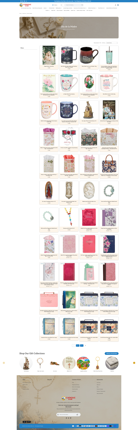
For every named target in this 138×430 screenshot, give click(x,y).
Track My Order (75, 389)
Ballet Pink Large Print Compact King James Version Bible (69, 246)
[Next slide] (134, 363)
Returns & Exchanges (76, 386)
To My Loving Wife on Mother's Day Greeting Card (69, 138)
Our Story (98, 382)
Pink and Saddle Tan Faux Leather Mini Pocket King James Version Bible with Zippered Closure (109, 273)
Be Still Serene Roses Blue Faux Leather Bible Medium (89, 328)
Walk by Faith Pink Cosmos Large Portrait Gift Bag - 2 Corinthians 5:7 (49, 138)
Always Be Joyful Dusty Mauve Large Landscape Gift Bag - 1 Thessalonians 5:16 (109, 138)
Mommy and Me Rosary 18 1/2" (69, 218)
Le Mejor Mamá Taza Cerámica (69, 84)
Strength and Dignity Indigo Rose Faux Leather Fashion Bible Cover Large (49, 301)
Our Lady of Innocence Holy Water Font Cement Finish (69, 192)
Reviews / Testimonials (101, 391)
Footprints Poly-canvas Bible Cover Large (49, 327)
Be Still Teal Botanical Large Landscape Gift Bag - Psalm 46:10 (89, 138)
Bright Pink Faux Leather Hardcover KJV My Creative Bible (89, 219)
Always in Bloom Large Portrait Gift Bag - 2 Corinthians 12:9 (49, 165)
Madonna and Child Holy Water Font (89, 191)
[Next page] (85, 345)
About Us (98, 384)
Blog (97, 386)
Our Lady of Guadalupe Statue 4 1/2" (49, 191)
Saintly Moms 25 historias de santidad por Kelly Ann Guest (109, 111)
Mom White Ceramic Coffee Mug (109, 84)
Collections (24, 13)
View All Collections (111, 353)
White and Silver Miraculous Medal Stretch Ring (49, 219)
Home (20, 13)
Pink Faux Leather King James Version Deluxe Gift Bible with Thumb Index (69, 273)
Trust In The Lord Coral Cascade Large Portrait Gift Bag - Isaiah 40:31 (69, 165)
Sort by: (103, 42)
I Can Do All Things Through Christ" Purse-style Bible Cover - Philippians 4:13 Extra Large (109, 165)
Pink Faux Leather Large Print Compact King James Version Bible (89, 246)
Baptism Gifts (25, 384)
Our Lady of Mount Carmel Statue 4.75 (89, 111)
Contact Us (74, 391)
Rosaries (24, 386)
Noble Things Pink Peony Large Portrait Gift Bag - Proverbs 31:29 (49, 246)
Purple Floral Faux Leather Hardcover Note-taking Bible (109, 219)
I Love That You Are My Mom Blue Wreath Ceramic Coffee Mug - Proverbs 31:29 (69, 111)
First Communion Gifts (27, 382)
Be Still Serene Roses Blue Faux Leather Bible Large (109, 328)
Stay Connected (100, 393)
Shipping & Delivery (75, 384)
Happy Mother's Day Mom (49, 56)
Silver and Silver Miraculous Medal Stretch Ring (109, 192)
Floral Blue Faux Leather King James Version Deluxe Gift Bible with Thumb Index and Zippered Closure (109, 246)
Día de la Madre (29, 13)
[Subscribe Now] (77, 414)
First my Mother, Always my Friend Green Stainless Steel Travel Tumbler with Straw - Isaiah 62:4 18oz (109, 57)
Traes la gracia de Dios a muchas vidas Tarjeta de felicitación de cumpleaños (49, 85)
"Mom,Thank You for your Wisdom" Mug (89, 56)
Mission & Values (100, 389)
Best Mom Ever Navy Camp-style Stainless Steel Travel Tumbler (69, 57)
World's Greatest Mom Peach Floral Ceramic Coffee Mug (49, 111)
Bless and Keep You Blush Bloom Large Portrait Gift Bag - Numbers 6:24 (89, 165)
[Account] (115, 5)
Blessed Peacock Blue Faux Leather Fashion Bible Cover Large (69, 301)
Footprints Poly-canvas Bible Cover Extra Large (69, 327)
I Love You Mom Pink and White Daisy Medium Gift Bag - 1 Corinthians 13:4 (89, 273)
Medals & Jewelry (26, 389)
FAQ (73, 382)
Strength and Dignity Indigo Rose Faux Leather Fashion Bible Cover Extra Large (109, 301)
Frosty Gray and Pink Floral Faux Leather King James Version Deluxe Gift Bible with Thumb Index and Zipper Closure (49, 273)
